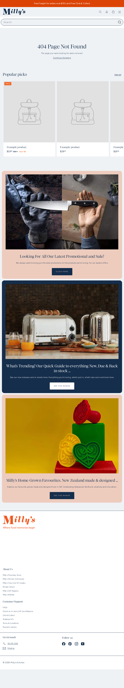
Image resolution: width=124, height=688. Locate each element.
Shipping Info (8, 619)
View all (117, 75)
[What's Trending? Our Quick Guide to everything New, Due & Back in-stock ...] (62, 321)
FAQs (5, 607)
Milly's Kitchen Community (13, 579)
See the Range (62, 386)
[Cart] (113, 12)
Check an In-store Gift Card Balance (18, 611)
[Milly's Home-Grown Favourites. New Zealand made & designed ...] (62, 435)
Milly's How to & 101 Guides (14, 583)
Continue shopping (62, 58)
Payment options (10, 627)
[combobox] (62, 22)
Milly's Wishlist (8, 595)
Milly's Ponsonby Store (12, 575)
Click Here (62, 271)
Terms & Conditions (11, 623)
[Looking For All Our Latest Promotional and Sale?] (62, 212)
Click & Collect (9, 615)
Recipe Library (9, 587)
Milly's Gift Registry (11, 591)
